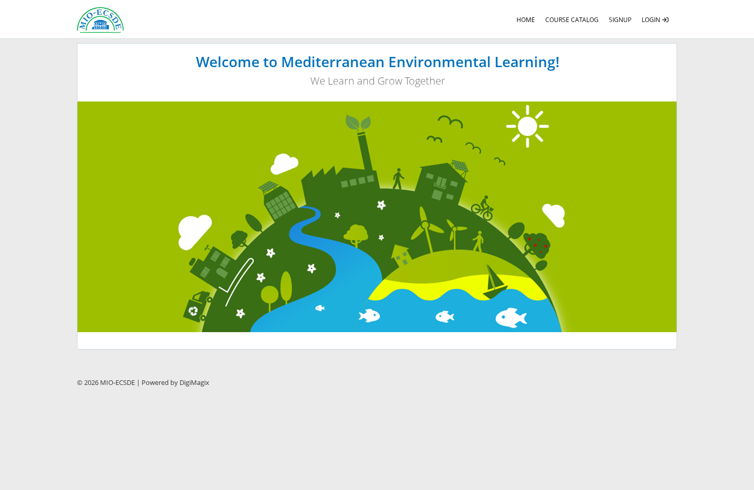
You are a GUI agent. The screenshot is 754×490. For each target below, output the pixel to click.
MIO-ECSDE (117, 382)
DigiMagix (194, 382)
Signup (620, 19)
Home (526, 19)
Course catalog (572, 19)
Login (652, 19)
